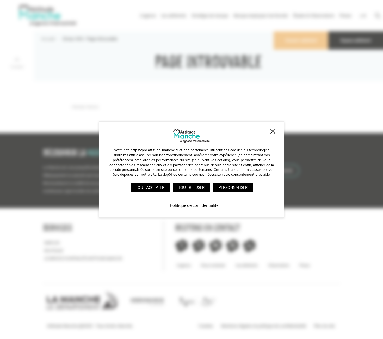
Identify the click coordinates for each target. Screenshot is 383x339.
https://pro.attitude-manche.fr (154, 150)
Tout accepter (150, 187)
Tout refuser (191, 187)
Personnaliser (233, 187)
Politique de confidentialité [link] (194, 205)
